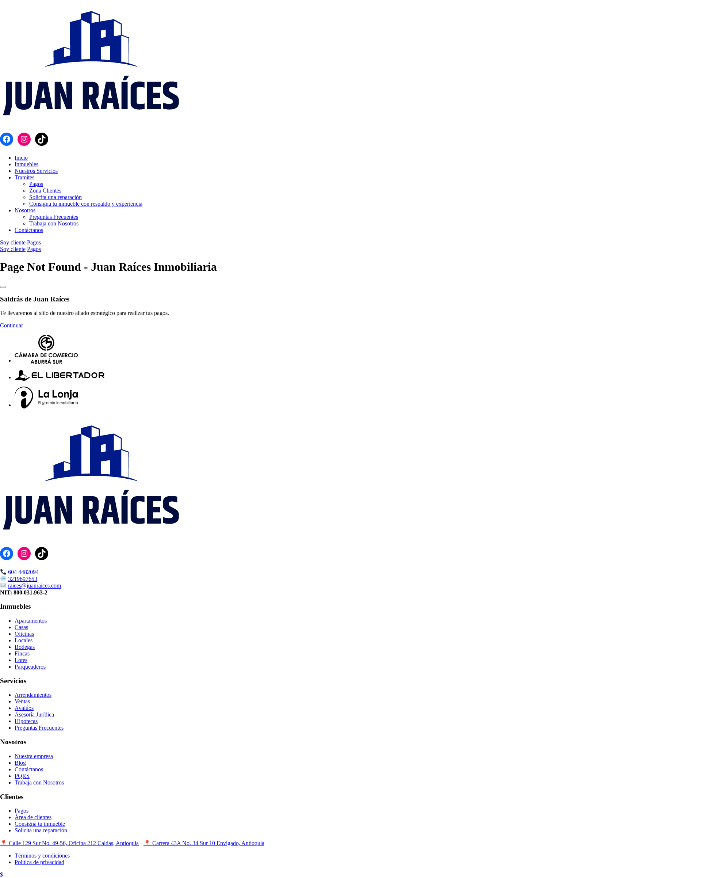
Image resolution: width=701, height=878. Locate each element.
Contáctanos (29, 230)
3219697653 (22, 579)
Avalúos (24, 708)
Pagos (36, 184)
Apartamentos (31, 620)
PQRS (22, 776)
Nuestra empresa (34, 756)
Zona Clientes (45, 190)
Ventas (22, 701)
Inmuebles (26, 164)
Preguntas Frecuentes (53, 217)
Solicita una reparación (55, 197)
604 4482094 (23, 572)
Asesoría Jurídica (34, 714)
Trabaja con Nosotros (53, 223)
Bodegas (25, 647)
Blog (20, 763)
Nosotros (25, 210)
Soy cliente (13, 242)
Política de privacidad (39, 862)
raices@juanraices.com (34, 586)
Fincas (22, 653)
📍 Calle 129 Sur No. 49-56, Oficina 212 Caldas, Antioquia (69, 843)
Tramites (24, 177)
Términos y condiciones (42, 855)
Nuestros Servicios (36, 171)
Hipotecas (26, 721)
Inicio (21, 158)
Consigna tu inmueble (40, 824)
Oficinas (24, 634)
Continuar (11, 325)
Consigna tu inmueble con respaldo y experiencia (85, 204)
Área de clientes (33, 817)
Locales (23, 640)
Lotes (21, 660)
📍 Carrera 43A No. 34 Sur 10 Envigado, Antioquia (203, 843)
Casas (21, 627)
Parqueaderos (30, 667)
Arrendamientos (33, 695)
